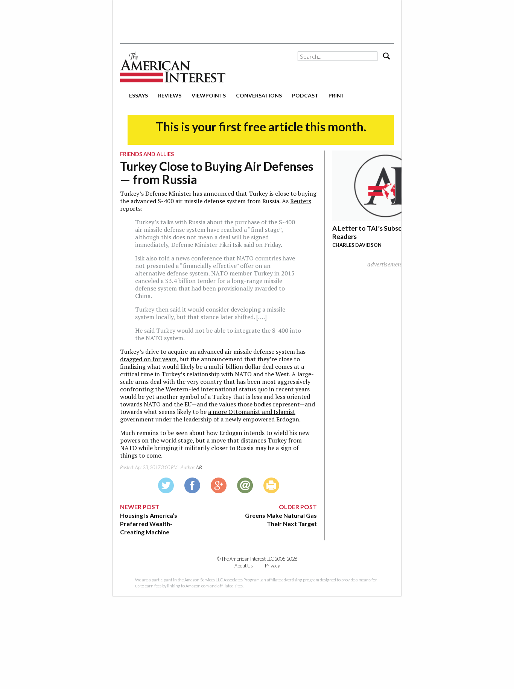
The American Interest (172, 66)
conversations (259, 95)
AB (199, 467)
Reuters (300, 201)
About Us (243, 566)
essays (138, 95)
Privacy (272, 566)
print (336, 95)
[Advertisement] (257, 19)
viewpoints (209, 95)
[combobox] (337, 56)
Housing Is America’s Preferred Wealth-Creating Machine (148, 524)
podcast (305, 95)
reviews (169, 95)
